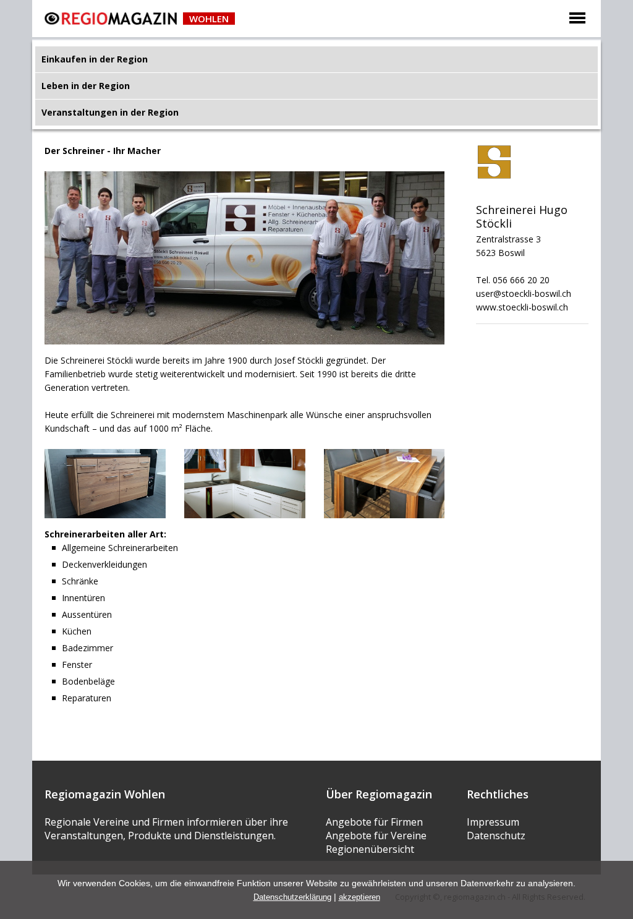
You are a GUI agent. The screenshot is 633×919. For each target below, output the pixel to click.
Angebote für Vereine (376, 835)
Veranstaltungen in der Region (110, 112)
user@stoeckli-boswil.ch (523, 293)
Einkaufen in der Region (94, 59)
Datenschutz (496, 835)
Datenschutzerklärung (292, 897)
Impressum (493, 822)
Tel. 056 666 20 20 (513, 280)
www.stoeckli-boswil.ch (522, 307)
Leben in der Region (85, 86)
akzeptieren (359, 897)
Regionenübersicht (370, 849)
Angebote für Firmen (374, 822)
